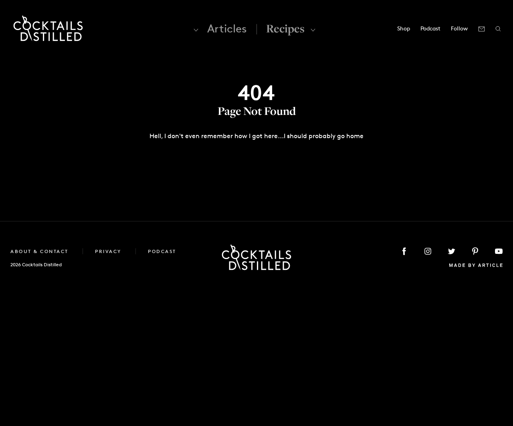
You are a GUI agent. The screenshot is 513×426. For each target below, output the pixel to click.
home (355, 136)
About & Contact (40, 251)
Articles (227, 28)
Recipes (285, 28)
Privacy (109, 251)
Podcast (430, 28)
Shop (403, 28)
